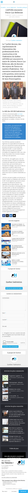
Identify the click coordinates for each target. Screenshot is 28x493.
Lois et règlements (11, 7)
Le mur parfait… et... (14, 396)
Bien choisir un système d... (16, 428)
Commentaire (5, 298)
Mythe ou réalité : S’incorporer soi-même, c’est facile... (18, 261)
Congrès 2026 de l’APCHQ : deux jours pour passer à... (18, 239)
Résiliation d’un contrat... (15, 389)
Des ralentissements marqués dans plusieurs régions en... (17, 247)
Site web (4, 326)
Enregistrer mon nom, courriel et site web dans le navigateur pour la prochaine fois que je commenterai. (13, 334)
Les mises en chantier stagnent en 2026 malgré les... (18, 233)
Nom (4, 313)
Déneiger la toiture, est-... (15, 436)
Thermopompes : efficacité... (16, 382)
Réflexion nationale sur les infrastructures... (18, 253)
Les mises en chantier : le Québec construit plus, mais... (19, 224)
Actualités (3, 7)
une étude (19, 114)
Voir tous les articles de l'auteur (14, 288)
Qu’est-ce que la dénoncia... (16, 411)
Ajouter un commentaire (17, 15)
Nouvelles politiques (22, 7)
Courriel (4, 319)
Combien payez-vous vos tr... (16, 419)
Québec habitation (15, 16)
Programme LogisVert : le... (15, 376)
